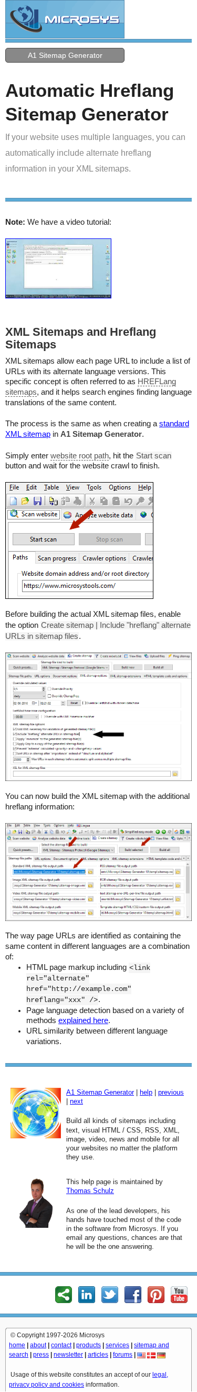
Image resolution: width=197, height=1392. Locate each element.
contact (61, 1345)
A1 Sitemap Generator (65, 55)
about (38, 1345)
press (41, 1354)
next (76, 1101)
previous (171, 1092)
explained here (83, 1020)
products (88, 1345)
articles (98, 1354)
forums (122, 1354)
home (17, 1345)
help (146, 1092)
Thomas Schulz (90, 1191)
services (117, 1345)
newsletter (68, 1354)
